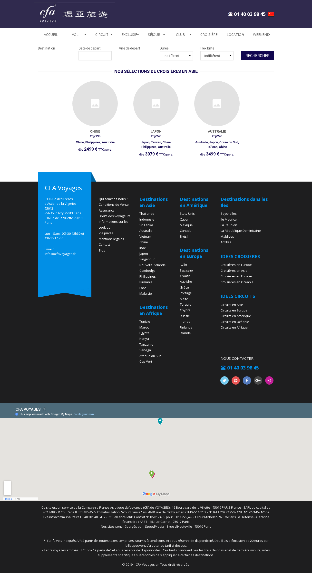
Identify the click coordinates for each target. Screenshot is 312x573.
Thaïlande (146, 213)
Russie (185, 316)
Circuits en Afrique (234, 327)
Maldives (227, 236)
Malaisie (145, 293)
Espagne (186, 270)
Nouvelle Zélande (152, 265)
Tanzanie (146, 344)
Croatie (185, 276)
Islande (185, 333)
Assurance (107, 210)
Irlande (185, 321)
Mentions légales (111, 239)
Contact (104, 244)
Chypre (185, 310)
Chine (143, 242)
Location (235, 34)
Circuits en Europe (234, 310)
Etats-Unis (187, 213)
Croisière (208, 34)
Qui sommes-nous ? (113, 199)
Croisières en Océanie (237, 282)
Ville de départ (129, 48)
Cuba (184, 219)
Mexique (186, 225)
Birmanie (146, 282)
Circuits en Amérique (236, 316)
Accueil (51, 34)
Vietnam (145, 236)
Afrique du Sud (150, 356)
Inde (142, 248)
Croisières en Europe (236, 264)
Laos (142, 288)
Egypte (144, 333)
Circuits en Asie (232, 304)
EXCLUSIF (129, 34)
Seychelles (229, 213)
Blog (102, 250)
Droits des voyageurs (114, 216)
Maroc (144, 327)
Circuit (101, 34)
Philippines (147, 276)
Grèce (184, 287)
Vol (75, 34)
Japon (143, 253)
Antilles (226, 242)
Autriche (186, 281)
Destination (46, 48)
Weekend (261, 34)
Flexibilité (207, 48)
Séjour (154, 34)
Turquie (185, 304)
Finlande (186, 327)
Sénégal (145, 350)
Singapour (147, 259)
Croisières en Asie (234, 270)
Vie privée (106, 233)
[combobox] (54, 56)
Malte (184, 299)
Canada (186, 230)
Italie (183, 264)
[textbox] (54, 55)
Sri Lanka (146, 225)
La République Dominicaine (241, 230)
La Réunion (229, 225)
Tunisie (144, 321)
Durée (164, 48)
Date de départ (89, 48)
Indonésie (146, 219)
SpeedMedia (154, 526)
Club (180, 34)
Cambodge (147, 270)
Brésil (184, 236)
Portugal (186, 293)
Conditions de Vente (114, 204)
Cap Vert (145, 361)
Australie (146, 230)
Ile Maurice (229, 219)
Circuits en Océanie (235, 322)
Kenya (144, 338)
